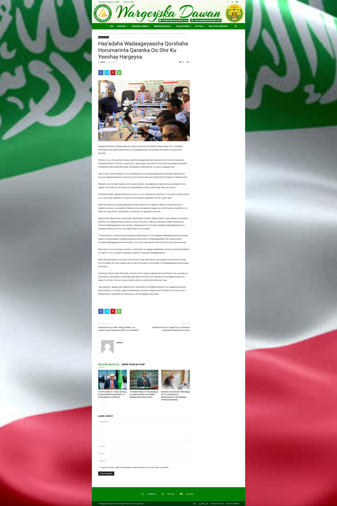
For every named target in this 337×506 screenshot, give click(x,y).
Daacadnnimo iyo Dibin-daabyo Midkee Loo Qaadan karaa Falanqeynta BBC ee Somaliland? (118, 328)
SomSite (147, 503)
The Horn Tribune (217, 503)
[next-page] (104, 405)
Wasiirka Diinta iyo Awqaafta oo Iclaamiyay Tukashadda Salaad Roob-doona (171, 328)
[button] (235, 26)
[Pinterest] (113, 72)
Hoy (112, 26)
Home (100, 33)
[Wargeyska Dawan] (168, 13)
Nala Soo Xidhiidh (218, 26)
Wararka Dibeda (140, 26)
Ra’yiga (199, 26)
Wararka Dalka (110, 33)
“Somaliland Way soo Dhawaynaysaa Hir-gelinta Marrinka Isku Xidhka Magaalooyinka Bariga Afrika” (144, 394)
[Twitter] (232, 2)
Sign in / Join (129, 2)
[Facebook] (228, 2)
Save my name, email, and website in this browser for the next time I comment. (135, 467)
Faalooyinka (182, 26)
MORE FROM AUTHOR (133, 364)
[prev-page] (99, 405)
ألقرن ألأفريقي (203, 503)
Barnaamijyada (162, 26)
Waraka (121, 26)
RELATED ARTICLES (108, 364)
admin (103, 62)
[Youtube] (237, 2)
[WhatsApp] (119, 72)
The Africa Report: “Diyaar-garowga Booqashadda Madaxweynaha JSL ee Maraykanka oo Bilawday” (112, 394)
